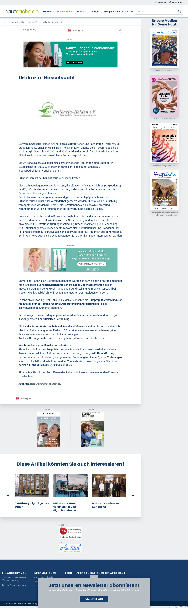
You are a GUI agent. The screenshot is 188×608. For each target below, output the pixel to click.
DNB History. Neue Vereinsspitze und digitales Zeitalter (64, 507)
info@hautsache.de (16, 585)
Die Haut (47, 11)
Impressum (9, 603)
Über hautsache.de (43, 577)
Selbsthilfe (33, 22)
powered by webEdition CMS (178, 607)
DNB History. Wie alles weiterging (105, 505)
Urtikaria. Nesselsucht (52, 22)
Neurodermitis (64, 11)
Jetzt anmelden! (94, 599)
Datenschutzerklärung (27, 603)
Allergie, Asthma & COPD (117, 11)
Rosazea (81, 11)
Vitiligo (95, 11)
